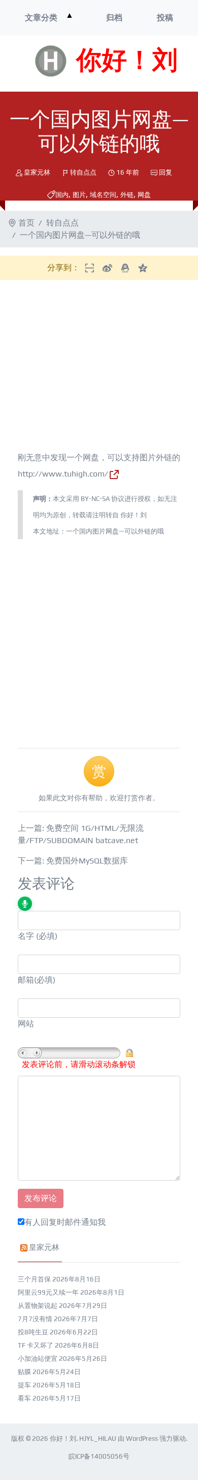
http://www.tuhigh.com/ (63, 474)
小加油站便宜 (37, 1358)
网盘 (144, 195)
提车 (24, 1385)
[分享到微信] (89, 267)
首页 (26, 223)
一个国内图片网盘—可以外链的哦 (115, 531)
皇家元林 (37, 172)
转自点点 (83, 172)
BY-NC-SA (95, 498)
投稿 (165, 17)
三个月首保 (34, 1279)
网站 (26, 1023)
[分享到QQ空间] (143, 267)
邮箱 (26, 980)
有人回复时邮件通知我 (65, 1222)
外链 (127, 195)
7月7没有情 (35, 1319)
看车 (24, 1398)
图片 (79, 195)
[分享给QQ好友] (125, 267)
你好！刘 (127, 61)
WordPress (142, 1438)
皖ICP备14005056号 (99, 1456)
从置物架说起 (37, 1305)
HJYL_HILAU (97, 1438)
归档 (114, 17)
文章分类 (41, 17)
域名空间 (103, 195)
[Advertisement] (95, 367)
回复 (165, 172)
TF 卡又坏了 (35, 1345)
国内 (62, 195)
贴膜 (24, 1372)
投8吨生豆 (33, 1332)
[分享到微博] (107, 267)
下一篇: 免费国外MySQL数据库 (73, 860)
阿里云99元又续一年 (48, 1292)
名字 (26, 936)
